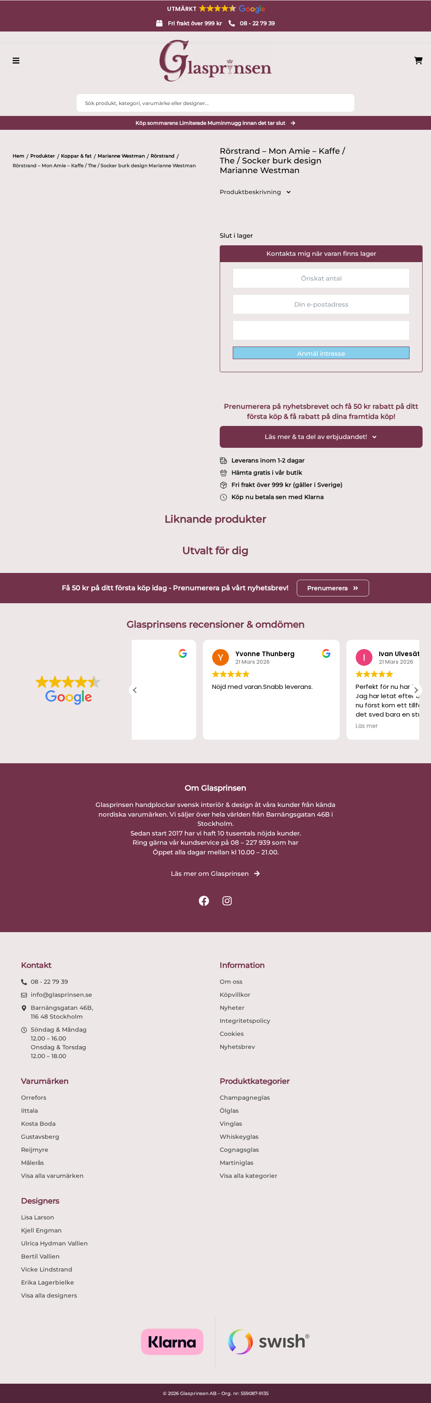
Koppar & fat (76, 156)
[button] (215, 9)
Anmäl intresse (321, 353)
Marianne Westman (121, 156)
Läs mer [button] (299, 726)
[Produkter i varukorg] (418, 61)
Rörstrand (163, 156)
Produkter (42, 156)
